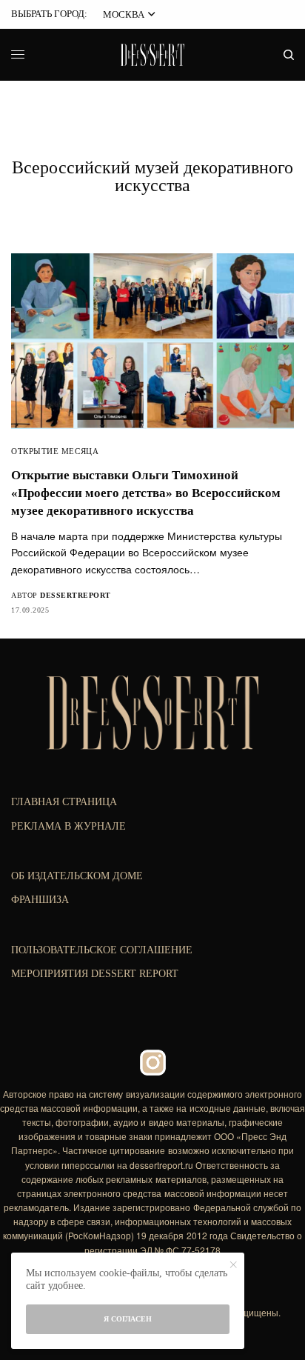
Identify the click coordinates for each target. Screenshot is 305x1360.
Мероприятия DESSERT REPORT (94, 973)
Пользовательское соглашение (101, 950)
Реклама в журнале (68, 826)
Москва (123, 14)
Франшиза (40, 899)
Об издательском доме (77, 875)
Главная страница (64, 801)
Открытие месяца (54, 451)
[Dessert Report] (152, 55)
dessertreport (75, 595)
